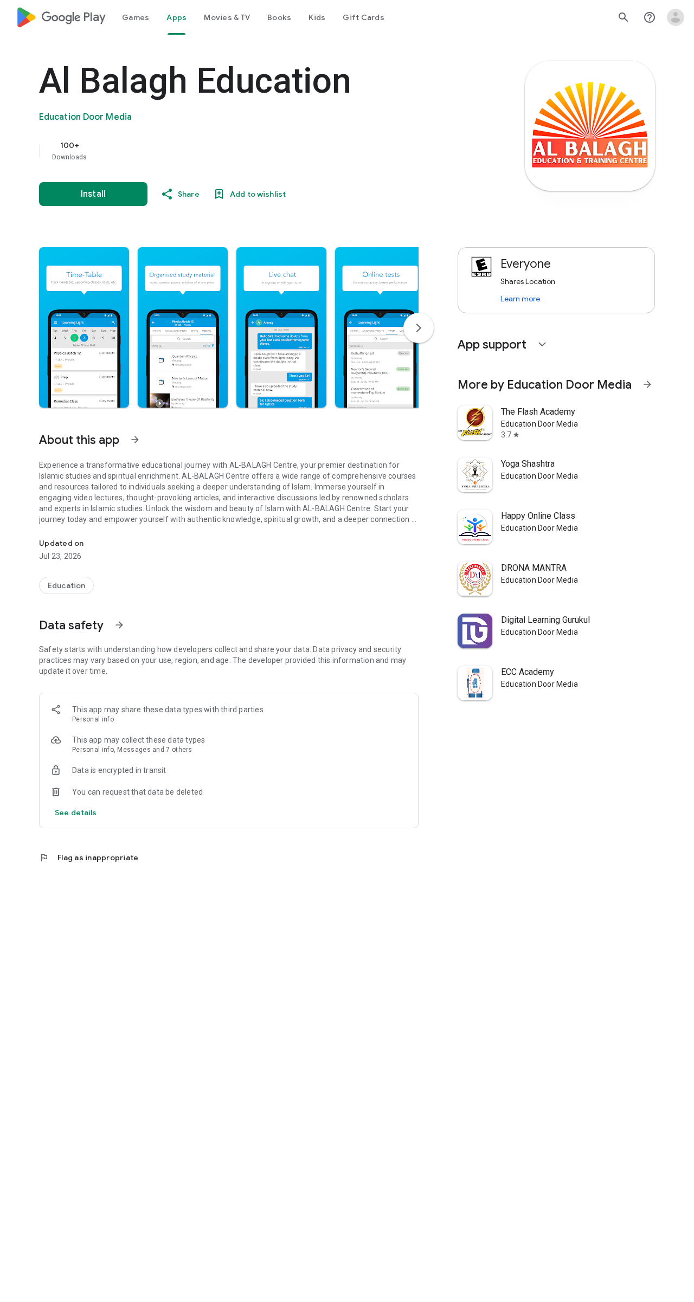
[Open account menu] (676, 17)
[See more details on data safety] (75, 813)
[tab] (135, 17)
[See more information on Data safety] (119, 625)
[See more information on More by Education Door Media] (647, 384)
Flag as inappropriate (88, 857)
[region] (256, 151)
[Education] (66, 585)
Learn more (520, 299)
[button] (84, 327)
